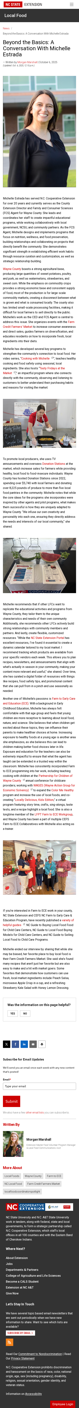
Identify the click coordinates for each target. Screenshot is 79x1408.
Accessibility (33, 1394)
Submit (12, 1101)
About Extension (17, 1258)
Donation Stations (53, 464)
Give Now (12, 1293)
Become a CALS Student (22, 1281)
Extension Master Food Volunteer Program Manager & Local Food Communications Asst (51, 1146)
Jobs (9, 1264)
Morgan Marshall (27, 62)
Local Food (15, 15)
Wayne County (33, 1176)
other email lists (35, 1112)
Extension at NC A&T (20, 1287)
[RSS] (9, 1342)
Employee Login (62, 1404)
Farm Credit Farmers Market (43, 1183)
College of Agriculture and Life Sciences (33, 1275)
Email (7, 1079)
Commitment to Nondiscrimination (40, 1354)
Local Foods (12, 1176)
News (6, 28)
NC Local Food (13, 1183)
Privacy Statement (23, 1358)
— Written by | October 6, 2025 (30, 62)
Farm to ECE (54, 1176)
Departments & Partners (22, 1270)
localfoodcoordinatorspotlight (22, 1191)
